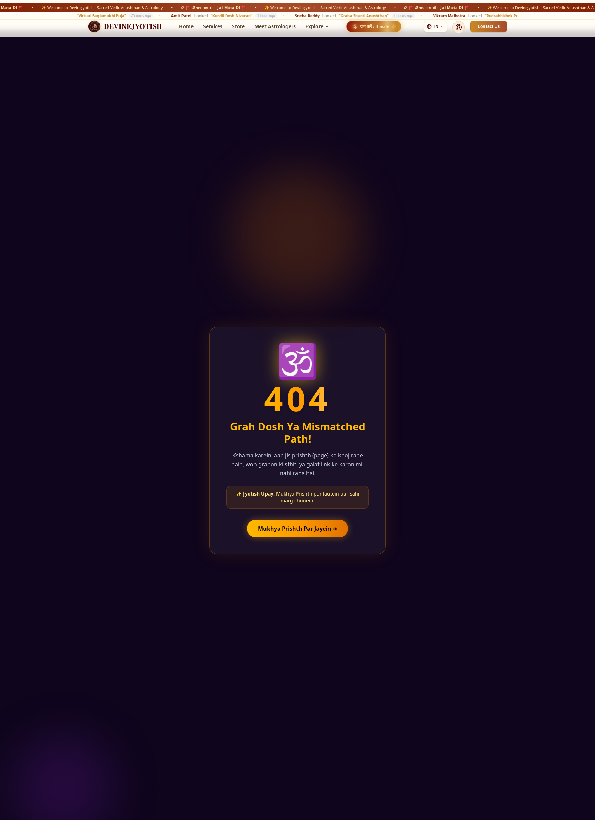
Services (212, 26)
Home (186, 26)
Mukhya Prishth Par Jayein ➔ (297, 528)
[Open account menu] (458, 27)
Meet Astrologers (275, 26)
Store (238, 26)
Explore (314, 26)
